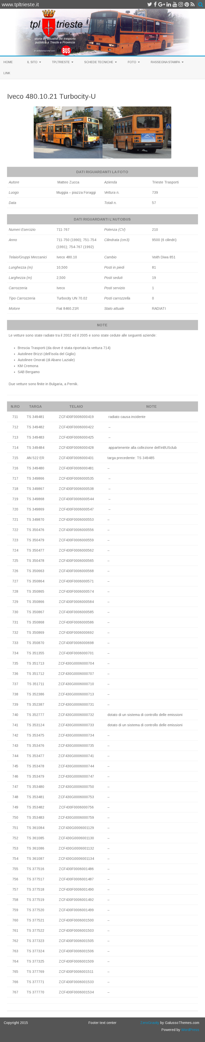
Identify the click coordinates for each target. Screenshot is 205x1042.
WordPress (189, 1030)
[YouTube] (174, 4)
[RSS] (192, 4)
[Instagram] (180, 4)
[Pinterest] (186, 4)
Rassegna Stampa (165, 62)
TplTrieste (61, 62)
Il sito (32, 62)
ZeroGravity (149, 1023)
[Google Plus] (161, 4)
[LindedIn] (168, 4)
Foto (132, 62)
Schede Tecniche (98, 62)
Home (8, 62)
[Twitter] (149, 4)
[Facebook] (155, 4)
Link (7, 73)
